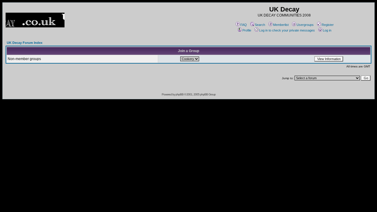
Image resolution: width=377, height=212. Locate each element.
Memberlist (281, 24)
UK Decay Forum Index (24, 42)
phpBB (179, 94)
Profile (246, 30)
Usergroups (305, 24)
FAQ (243, 24)
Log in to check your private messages (287, 30)
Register (328, 24)
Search (260, 24)
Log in (327, 30)
